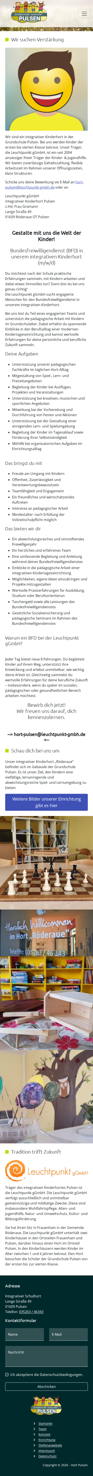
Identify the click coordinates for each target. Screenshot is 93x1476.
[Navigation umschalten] (84, 13)
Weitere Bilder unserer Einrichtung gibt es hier (46, 802)
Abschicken (46, 1386)
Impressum (46, 1451)
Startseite (45, 1423)
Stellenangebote (50, 1445)
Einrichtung (46, 1440)
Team (42, 1429)
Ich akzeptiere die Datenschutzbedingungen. (46, 1374)
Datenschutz (47, 1456)
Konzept (44, 1434)
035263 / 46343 (31, 1311)
